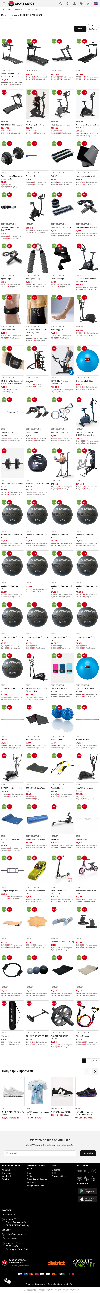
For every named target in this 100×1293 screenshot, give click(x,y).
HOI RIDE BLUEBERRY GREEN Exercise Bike (85, 433)
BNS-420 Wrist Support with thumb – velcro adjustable (12, 382)
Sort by (91, 25)
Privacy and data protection (35, 1284)
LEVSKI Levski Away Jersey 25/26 (38, 1113)
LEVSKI (29, 1108)
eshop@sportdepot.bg (16, 1234)
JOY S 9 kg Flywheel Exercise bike (59, 382)
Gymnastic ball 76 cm (85, 688)
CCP (54, 1173)
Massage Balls (57, 740)
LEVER (4, 740)
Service (5, 1179)
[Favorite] (81, 3)
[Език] (96, 3)
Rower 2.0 (55, 839)
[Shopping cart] (88, 3)
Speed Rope (6, 279)
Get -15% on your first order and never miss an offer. (50, 1142)
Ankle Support (57, 330)
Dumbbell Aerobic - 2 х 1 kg (62, 942)
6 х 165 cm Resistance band (35, 892)
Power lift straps (57, 279)
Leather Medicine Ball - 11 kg (87, 638)
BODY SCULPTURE (33, 173)
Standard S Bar (7, 432)
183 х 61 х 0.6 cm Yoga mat (35, 789)
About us (6, 1170)
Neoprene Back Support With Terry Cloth (36, 331)
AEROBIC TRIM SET (59, 432)
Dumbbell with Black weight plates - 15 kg (12, 177)
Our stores (6, 1173)
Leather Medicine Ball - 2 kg (61, 587)
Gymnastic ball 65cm (84, 381)
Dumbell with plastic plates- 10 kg (12, 484)
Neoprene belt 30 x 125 (85, 176)
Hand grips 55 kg (33, 279)
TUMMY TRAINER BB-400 (37, 1036)
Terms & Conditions (55, 1284)
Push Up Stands (32, 432)
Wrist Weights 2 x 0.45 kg (61, 227)
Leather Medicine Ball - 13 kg (37, 638)
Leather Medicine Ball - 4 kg (11, 587)
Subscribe (88, 1153)
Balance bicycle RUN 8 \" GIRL (86, 892)
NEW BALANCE (56, 1108)
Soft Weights (56, 176)
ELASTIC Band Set (59, 688)
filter (80, 29)
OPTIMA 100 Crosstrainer (11, 788)
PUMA (77, 1108)
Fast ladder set (57, 788)
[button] (87, 1071)
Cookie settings (59, 1176)
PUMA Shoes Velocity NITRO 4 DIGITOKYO (84, 1113)
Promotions (19, 9)
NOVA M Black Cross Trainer (84, 789)
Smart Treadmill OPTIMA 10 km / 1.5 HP (11, 75)
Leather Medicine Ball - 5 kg (86, 536)
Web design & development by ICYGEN (65, 1290)
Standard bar (81, 839)
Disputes (56, 1170)
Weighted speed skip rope (87, 227)
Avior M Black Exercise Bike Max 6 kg (87, 126)
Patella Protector (8, 330)
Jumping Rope (32, 176)
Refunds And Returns (37, 1179)
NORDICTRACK (57, 70)
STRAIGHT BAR (82, 740)
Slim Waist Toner (33, 740)
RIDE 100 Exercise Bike (61, 125)
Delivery (31, 1176)
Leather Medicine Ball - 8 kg (36, 536)
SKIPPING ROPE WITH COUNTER (10, 228)
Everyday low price (36, 1185)
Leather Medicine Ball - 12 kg (62, 638)
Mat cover (5, 1036)
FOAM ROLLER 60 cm (35, 839)
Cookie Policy (69, 1284)
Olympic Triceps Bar (9, 891)
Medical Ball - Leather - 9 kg (11, 536)
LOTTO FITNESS (7, 70)
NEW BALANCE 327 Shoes (62, 1112)
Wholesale (7, 1176)
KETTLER (79, 70)
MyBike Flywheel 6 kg (35, 125)
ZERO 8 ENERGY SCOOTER (58, 892)
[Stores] (67, 3)
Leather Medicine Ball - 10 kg (12, 689)
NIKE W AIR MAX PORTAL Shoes (13, 1113)
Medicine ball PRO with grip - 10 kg (37, 484)
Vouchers (31, 1182)
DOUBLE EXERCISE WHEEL (59, 1037)
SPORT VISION (31, 70)
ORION (28, 121)
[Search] (60, 3)
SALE (10, 9)
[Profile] (74, 3)
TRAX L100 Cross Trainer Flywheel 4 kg (36, 689)
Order (29, 1173)
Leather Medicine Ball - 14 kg (12, 638)
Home (3, 9)
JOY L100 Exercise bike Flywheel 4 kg (86, 280)
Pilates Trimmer (82, 1036)
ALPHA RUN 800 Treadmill (12, 125)
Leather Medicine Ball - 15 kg (87, 587)
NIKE (3, 1108)
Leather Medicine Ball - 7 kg (61, 536)
